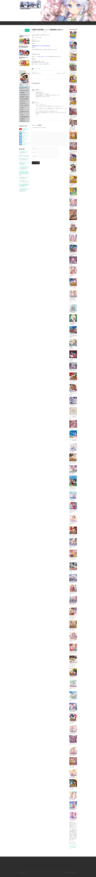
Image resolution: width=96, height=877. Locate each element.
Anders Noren (71, 872)
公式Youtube (59, 23)
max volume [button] (27, 84)
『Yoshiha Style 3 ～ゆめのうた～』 (61, 73)
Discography (27, 23)
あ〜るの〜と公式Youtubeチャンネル (25, 129)
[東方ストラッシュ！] (73, 686)
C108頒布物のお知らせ (23, 151)
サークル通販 (66, 23)
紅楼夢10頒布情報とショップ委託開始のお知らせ (47, 29)
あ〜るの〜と (24, 872)
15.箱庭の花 (22, 118)
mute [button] (23, 84)
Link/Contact (51, 23)
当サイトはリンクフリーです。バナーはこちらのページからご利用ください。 (72, 846)
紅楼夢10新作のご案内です (36, 73)
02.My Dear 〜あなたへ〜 (24, 90)
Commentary (43, 23)
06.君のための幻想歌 (24, 98)
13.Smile (21, 114)
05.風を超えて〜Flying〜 (24, 96)
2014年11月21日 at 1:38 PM (40, 103)
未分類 (39, 68)
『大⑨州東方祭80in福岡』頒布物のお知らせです (24, 168)
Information (35, 23)
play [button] (21, 85)
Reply (37, 98)
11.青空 (21, 109)
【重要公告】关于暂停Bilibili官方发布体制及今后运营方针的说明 (24, 172)
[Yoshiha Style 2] (73, 698)
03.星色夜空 (22, 92)
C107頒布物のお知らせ (23, 177)
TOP (21, 23)
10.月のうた (22, 107)
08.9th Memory (23, 103)
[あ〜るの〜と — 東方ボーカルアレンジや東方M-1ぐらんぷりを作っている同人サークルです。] (30, 5)
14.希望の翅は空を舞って (24, 116)
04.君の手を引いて (23, 94)
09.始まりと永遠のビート (24, 105)
